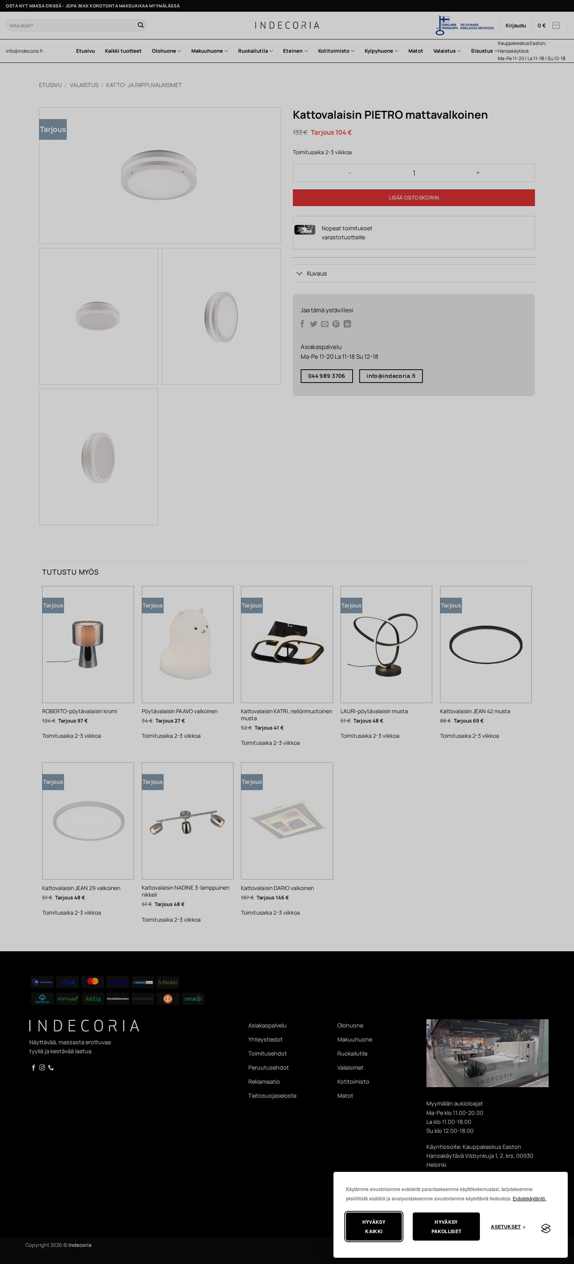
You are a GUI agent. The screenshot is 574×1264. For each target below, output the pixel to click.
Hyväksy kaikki (374, 1226)
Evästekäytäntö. (529, 1198)
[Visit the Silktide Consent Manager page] (546, 1228)
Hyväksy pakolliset (446, 1226)
